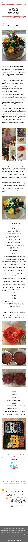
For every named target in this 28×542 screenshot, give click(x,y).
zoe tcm (12, 497)
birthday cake (7, 481)
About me (8, 17)
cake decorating (17, 481)
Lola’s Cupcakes (12, 78)
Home (3, 17)
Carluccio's (23, 481)
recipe (14, 483)
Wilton (3, 124)
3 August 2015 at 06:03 (18, 497)
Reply (7, 510)
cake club (12, 481)
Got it (19, 540)
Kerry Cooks (4, 483)
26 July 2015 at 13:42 (14, 489)
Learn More (11, 540)
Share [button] (3, 479)
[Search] (25, 2)
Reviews (19, 17)
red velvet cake (18, 483)
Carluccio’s (23, 165)
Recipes (14, 17)
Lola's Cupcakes (10, 483)
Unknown (8, 489)
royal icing (24, 483)
